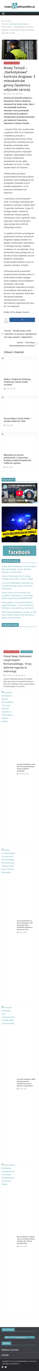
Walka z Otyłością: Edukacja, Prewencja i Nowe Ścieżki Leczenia (17, 382)
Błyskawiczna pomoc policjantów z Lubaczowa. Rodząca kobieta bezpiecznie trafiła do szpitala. (17, 458)
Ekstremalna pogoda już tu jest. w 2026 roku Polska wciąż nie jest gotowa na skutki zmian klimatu (19, 615)
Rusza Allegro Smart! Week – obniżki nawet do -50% (17, 420)
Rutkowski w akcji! (26, 788)
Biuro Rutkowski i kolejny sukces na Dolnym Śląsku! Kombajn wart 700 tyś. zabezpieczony (26, 1354)
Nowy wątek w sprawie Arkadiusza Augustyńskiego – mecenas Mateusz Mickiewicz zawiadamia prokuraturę (18, 605)
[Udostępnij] (22, 320)
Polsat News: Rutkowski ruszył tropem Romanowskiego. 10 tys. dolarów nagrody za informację (19, 569)
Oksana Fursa (22, 796)
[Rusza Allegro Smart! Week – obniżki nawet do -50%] (19, 397)
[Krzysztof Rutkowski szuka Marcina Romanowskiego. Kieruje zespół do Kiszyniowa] (8, 883)
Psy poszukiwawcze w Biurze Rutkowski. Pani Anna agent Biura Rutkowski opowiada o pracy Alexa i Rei (25, 1039)
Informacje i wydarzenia (12, 63)
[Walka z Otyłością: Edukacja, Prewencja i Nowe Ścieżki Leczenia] (19, 358)
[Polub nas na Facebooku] (19, 547)
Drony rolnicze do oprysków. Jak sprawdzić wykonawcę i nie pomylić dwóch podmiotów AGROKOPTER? (17, 595)
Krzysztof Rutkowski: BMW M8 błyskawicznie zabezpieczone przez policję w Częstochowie (26, 1196)
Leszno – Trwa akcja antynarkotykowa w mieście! (22, 344)
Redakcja (20, 94)
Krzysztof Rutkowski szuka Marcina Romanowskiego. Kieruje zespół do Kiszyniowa (17, 586)
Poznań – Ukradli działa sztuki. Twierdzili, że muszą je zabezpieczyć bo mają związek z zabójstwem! (20, 333)
